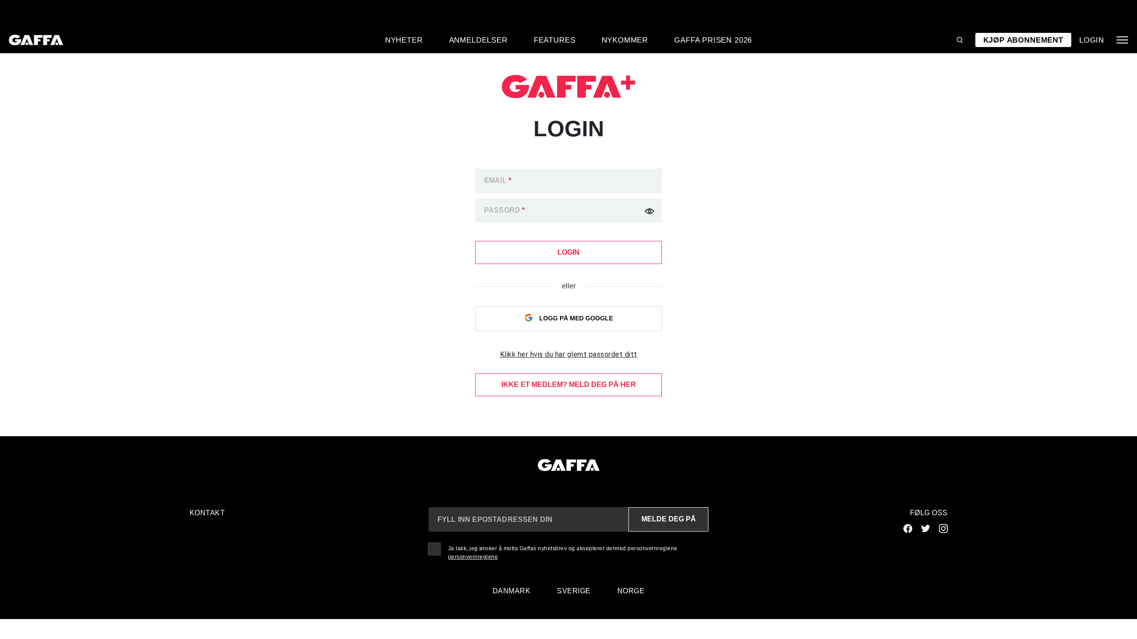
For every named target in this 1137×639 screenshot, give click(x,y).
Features (555, 40)
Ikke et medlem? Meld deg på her (568, 384)
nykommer (625, 40)
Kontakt (207, 513)
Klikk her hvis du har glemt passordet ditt (568, 354)
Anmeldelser (478, 40)
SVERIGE (574, 591)
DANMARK (512, 591)
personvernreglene (473, 557)
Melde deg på (668, 519)
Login (1091, 40)
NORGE (631, 591)
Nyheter (404, 40)
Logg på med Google (575, 318)
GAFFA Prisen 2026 (713, 40)
